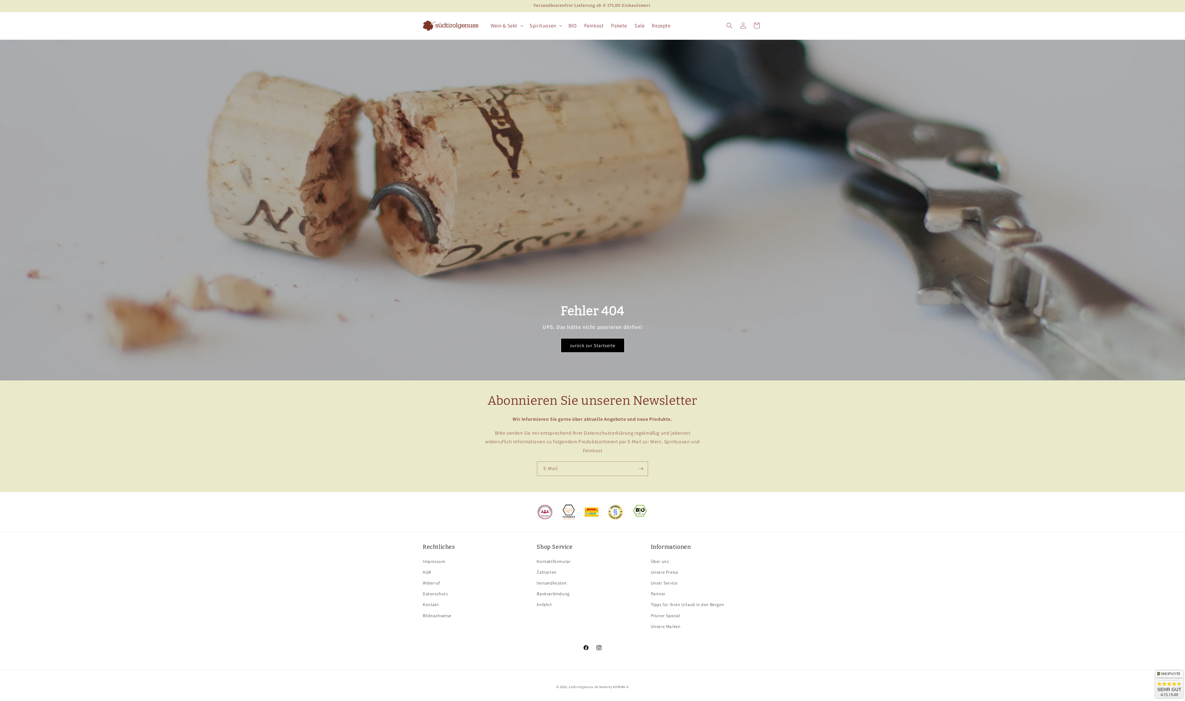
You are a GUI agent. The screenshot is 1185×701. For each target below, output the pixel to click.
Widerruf (431, 583)
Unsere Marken (666, 626)
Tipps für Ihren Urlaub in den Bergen (687, 604)
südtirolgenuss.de (583, 687)
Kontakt (431, 604)
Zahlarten (546, 572)
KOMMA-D (621, 687)
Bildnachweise (437, 615)
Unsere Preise (664, 572)
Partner (658, 593)
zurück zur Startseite (592, 345)
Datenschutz (435, 593)
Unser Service (664, 583)
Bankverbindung (553, 593)
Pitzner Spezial (665, 615)
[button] (506, 25)
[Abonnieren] (641, 468)
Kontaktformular (554, 561)
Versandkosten (552, 583)
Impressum (434, 561)
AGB (427, 572)
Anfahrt (544, 604)
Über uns (660, 561)
